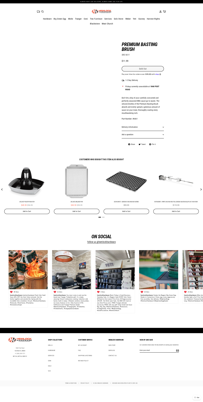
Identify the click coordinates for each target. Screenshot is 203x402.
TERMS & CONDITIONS (71, 383)
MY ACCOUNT (82, 345)
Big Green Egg (60, 19)
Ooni (86, 19)
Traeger (78, 19)
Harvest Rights (153, 19)
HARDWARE (51, 350)
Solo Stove (118, 19)
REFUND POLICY (83, 361)
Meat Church (107, 23)
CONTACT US (112, 355)
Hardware (47, 19)
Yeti (134, 19)
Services (108, 19)
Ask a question (127, 134)
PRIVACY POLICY (85, 383)
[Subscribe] (177, 350)
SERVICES (51, 355)
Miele (70, 19)
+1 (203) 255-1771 (20, 353)
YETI (49, 371)
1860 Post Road (20, 348)
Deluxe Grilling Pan (77, 202)
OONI (49, 361)
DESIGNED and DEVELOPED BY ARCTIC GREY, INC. (125, 383)
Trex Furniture (96, 19)
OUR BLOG (111, 350)
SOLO (49, 366)
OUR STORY (111, 345)
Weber (128, 19)
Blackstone (95, 23)
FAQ (79, 350)
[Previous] (2, 189)
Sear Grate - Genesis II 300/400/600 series (126, 202)
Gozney (141, 19)
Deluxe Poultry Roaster (26, 202)
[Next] (201, 189)
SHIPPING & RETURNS (85, 355)
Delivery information (130, 127)
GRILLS (50, 345)
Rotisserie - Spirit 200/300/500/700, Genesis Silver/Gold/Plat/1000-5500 (176, 202)
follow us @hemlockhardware (101, 242)
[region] (139, 92)
